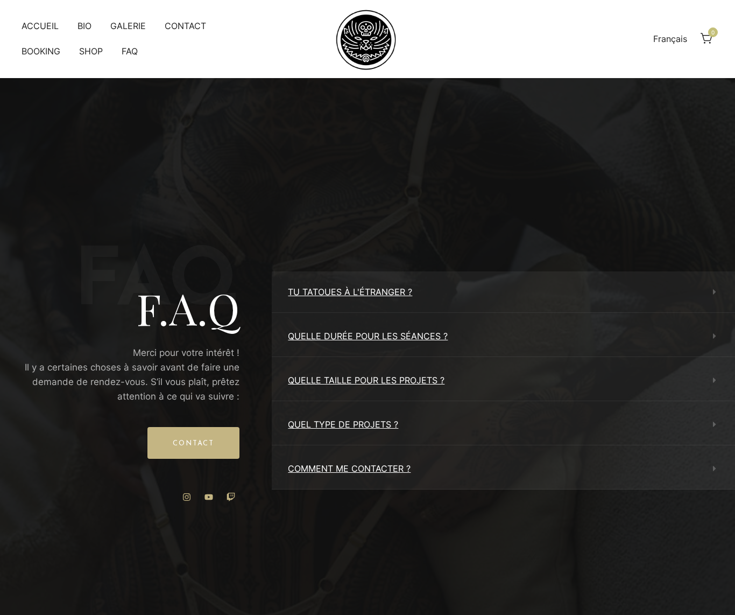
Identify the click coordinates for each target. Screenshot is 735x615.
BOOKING (41, 51)
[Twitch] (230, 497)
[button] (503, 292)
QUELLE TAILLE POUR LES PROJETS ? (366, 380)
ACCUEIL (40, 25)
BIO (84, 25)
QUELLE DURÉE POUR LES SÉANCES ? (368, 336)
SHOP (91, 51)
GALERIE (128, 25)
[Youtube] (208, 497)
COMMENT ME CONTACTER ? (349, 468)
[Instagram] (186, 497)
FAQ (130, 51)
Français (670, 38)
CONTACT (185, 25)
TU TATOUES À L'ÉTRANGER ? (350, 291)
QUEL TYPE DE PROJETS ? (343, 424)
